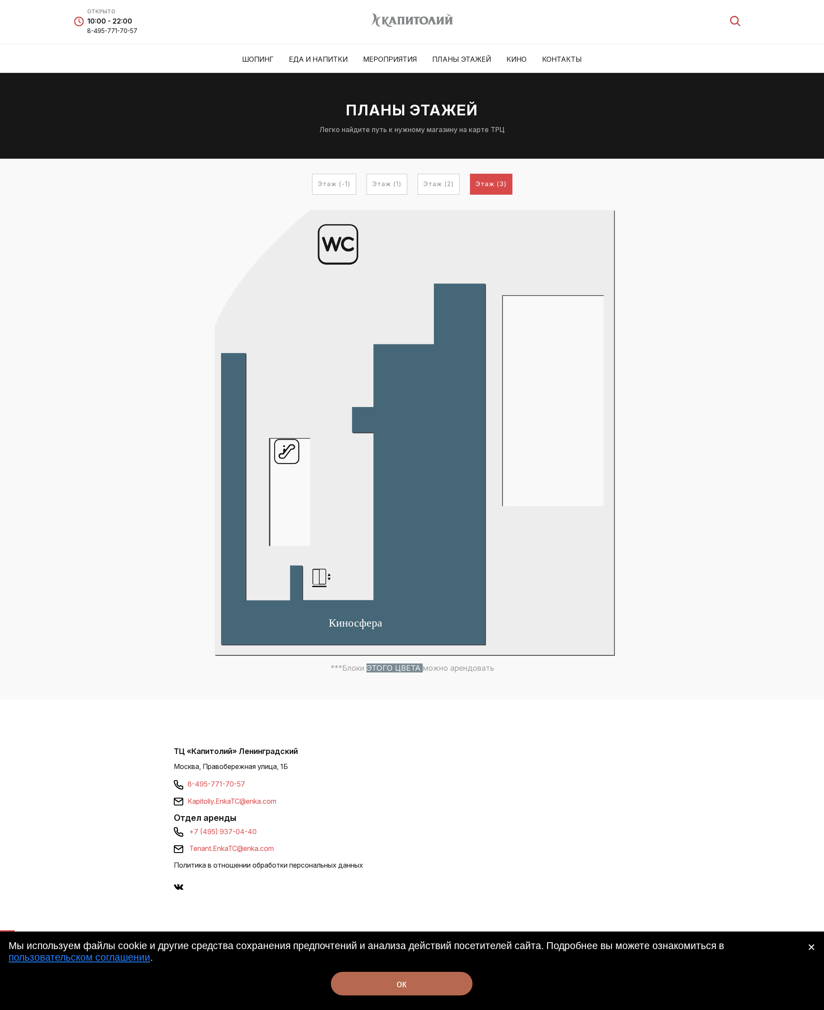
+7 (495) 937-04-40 (223, 831)
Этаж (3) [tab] (491, 184)
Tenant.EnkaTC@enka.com (231, 848)
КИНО (516, 59)
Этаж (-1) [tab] (334, 184)
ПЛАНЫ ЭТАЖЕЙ (461, 59)
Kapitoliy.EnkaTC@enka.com (232, 801)
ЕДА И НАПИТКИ (318, 59)
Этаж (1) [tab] (387, 184)
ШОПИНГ (257, 59)
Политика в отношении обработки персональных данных (268, 865)
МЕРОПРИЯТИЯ (390, 59)
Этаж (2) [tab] (438, 184)
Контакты (562, 59)
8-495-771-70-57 (112, 30)
